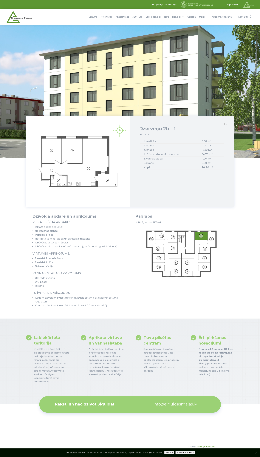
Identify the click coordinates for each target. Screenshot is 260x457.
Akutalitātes (122, 16)
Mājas (202, 16)
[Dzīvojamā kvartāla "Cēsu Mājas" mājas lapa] (248, 7)
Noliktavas (106, 16)
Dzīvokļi (176, 16)
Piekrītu (169, 452)
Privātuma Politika (185, 452)
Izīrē (166, 16)
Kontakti (243, 16)
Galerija (191, 16)
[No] (256, 452)
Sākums (93, 16)
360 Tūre (137, 16)
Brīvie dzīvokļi (153, 16)
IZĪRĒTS (144, 133)
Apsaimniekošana (222, 16)
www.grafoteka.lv (206, 446)
